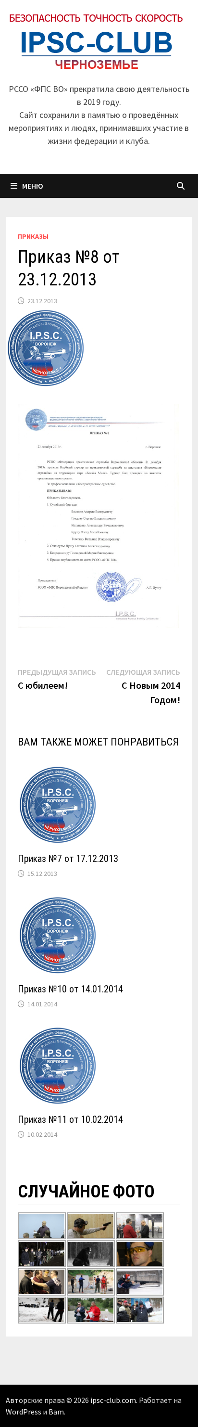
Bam (56, 1411)
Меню (32, 186)
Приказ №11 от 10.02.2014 (70, 1119)
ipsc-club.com (113, 1400)
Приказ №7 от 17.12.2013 (68, 858)
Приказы (33, 236)
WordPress (23, 1411)
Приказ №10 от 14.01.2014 (70, 989)
